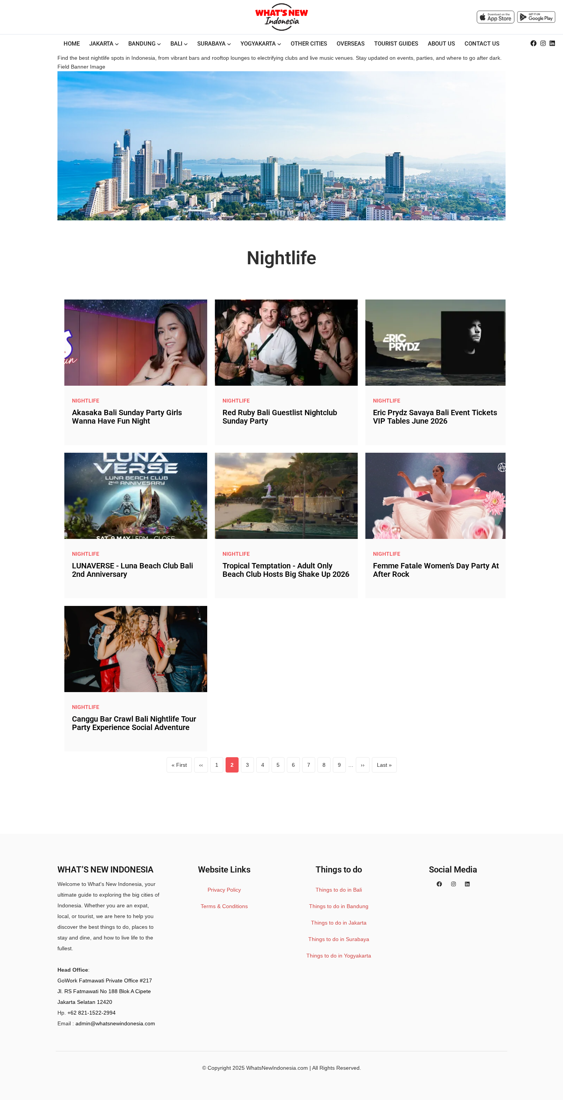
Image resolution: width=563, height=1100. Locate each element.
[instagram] (543, 43)
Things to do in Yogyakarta (338, 956)
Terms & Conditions (224, 906)
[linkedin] (552, 43)
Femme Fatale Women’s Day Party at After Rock (436, 570)
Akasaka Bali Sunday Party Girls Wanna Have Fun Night (127, 417)
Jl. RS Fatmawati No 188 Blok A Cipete (104, 991)
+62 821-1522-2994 (91, 1013)
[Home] (281, 17)
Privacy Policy (224, 890)
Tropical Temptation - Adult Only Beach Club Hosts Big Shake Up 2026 (286, 570)
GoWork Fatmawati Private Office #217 (104, 980)
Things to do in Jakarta (339, 923)
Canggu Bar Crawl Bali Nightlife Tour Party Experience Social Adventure (134, 723)
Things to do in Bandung (338, 906)
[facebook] (533, 43)
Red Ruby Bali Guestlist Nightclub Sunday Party (280, 417)
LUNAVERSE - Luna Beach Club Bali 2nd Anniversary (132, 570)
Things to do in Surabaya (338, 939)
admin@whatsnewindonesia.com (115, 1023)
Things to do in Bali (339, 890)
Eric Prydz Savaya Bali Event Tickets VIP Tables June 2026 (435, 417)
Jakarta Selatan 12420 (84, 1002)
